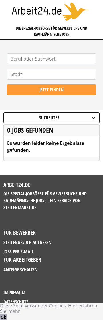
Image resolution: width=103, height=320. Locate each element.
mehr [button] (14, 311)
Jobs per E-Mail (18, 252)
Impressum (14, 292)
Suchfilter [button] (49, 118)
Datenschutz (15, 302)
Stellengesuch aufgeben (27, 242)
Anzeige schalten (20, 270)
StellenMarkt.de (19, 207)
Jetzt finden (51, 90)
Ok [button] (3, 317)
